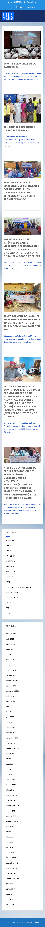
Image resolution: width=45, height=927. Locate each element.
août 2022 (10, 753)
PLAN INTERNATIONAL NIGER (18, 587)
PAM (8, 582)
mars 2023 (10, 722)
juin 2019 (9, 894)
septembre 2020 (12, 821)
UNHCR (9, 613)
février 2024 (11, 670)
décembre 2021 (12, 790)
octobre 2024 (11, 634)
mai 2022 (9, 769)
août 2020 (10, 826)
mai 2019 (9, 899)
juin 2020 (9, 837)
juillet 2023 (10, 701)
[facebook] (12, 7)
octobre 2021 (11, 800)
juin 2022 (9, 764)
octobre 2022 (11, 743)
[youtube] (21, 7)
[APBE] (8, 16)
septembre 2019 (12, 878)
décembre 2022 (12, 733)
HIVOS (8, 551)
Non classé (10, 571)
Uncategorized (12, 597)
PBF (7, 608)
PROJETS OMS (12, 592)
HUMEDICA (10, 556)
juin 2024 (9, 649)
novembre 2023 (12, 680)
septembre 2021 (12, 805)
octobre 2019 (11, 873)
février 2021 (10, 811)
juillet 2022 (10, 759)
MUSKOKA (10, 561)
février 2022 (11, 779)
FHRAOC (9, 545)
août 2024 (10, 639)
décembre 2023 (12, 675)
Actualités (10, 540)
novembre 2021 (12, 795)
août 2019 (10, 884)
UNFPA (9, 603)
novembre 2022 (12, 738)
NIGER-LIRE (10, 566)
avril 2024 (10, 660)
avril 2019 (10, 904)
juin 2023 (9, 707)
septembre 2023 (12, 691)
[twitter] (16, 7)
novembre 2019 (12, 868)
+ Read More (36, 85)
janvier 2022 (11, 785)
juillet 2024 (10, 644)
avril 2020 (10, 847)
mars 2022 (10, 774)
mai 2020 (9, 842)
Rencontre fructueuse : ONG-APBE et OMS (20, 128)
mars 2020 (10, 852)
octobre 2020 (11, 816)
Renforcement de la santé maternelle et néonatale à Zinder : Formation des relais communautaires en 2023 (22, 323)
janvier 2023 (11, 727)
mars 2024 (10, 665)
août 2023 (10, 696)
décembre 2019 (12, 863)
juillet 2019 (10, 889)
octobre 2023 (11, 686)
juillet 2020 (10, 832)
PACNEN (9, 577)
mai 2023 (9, 712)
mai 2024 (9, 654)
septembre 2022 (12, 748)
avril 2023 (10, 717)
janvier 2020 (11, 858)
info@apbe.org (31, 2)
